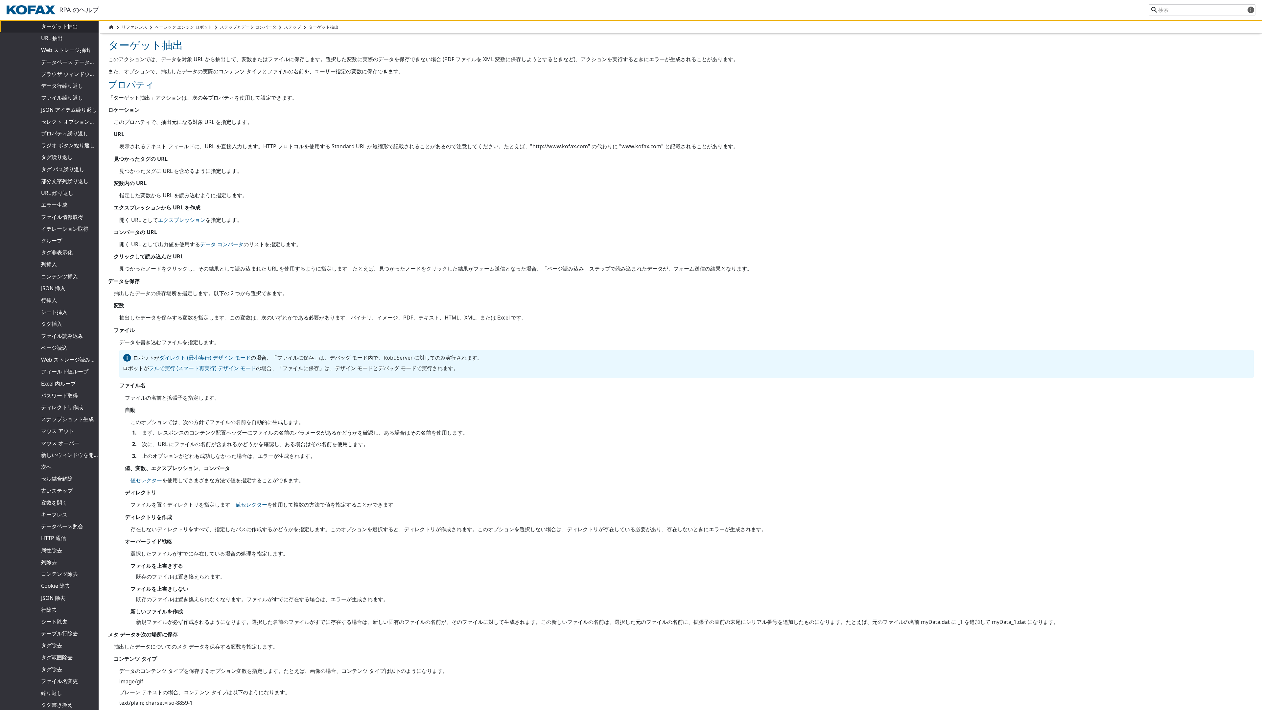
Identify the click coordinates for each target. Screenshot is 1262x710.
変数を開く (54, 502)
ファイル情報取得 (62, 217)
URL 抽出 (52, 38)
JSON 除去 (53, 598)
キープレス (54, 514)
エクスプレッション (181, 220)
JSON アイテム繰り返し (69, 109)
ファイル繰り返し (62, 97)
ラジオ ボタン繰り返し (68, 145)
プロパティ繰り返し (64, 133)
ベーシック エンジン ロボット (183, 27)
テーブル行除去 (59, 633)
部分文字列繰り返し (64, 181)
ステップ (292, 27)
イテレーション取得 (64, 228)
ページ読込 (54, 347)
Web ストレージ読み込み (71, 359)
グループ (51, 240)
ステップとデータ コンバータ (248, 27)
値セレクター (146, 480)
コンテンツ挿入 (59, 276)
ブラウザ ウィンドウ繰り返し (76, 74)
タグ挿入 (51, 323)
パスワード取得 (59, 395)
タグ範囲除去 (57, 657)
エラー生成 (54, 204)
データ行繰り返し (62, 85)
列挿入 (49, 264)
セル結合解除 (57, 478)
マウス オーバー (60, 443)
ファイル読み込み (62, 336)
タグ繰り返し (57, 157)
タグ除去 (51, 645)
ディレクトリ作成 (62, 407)
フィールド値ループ (64, 371)
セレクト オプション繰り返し (76, 121)
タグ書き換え (57, 704)
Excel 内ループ (58, 383)
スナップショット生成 (67, 419)
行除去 (49, 609)
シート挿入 (54, 312)
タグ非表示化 (57, 252)
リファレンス (134, 27)
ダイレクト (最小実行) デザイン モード (205, 357)
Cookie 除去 (55, 585)
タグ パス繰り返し (62, 169)
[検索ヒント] (1251, 9)
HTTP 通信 (53, 538)
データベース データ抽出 (70, 62)
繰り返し (51, 693)
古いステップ (57, 490)
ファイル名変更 (59, 681)
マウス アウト (57, 431)
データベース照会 (62, 526)
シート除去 (54, 621)
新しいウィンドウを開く (70, 455)
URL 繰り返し (57, 193)
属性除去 (51, 550)
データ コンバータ (222, 244)
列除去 (49, 562)
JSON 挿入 (53, 288)
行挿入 (49, 300)
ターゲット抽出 (59, 26)
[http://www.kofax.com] (33, 9)
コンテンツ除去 (59, 574)
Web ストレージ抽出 (65, 50)
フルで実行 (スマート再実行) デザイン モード (202, 368)
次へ (46, 466)
